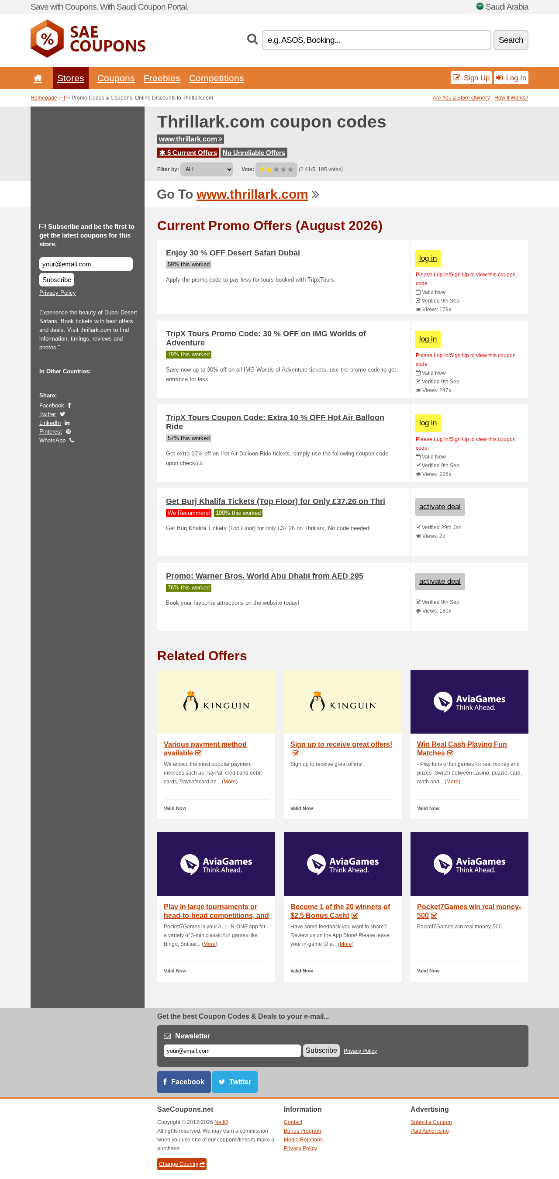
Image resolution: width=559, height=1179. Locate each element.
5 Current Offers (191, 152)
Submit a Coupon (431, 1122)
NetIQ (221, 1122)
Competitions (216, 78)
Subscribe (56, 279)
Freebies (162, 78)
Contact (293, 1122)
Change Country (178, 1164)
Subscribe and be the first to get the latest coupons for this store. (87, 235)
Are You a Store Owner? (461, 98)
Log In (515, 77)
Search (511, 40)
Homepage (44, 98)
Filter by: (168, 169)
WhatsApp (52, 440)
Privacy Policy (57, 293)
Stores (70, 78)
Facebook (51, 405)
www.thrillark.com (188, 139)
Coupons (116, 78)
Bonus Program (302, 1131)
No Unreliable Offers (254, 152)
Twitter (47, 414)
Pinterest (50, 431)
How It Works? (511, 98)
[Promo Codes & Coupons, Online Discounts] (88, 56)
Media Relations (303, 1140)
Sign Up (476, 77)
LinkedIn (50, 423)
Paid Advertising (430, 1131)
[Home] (36, 78)
